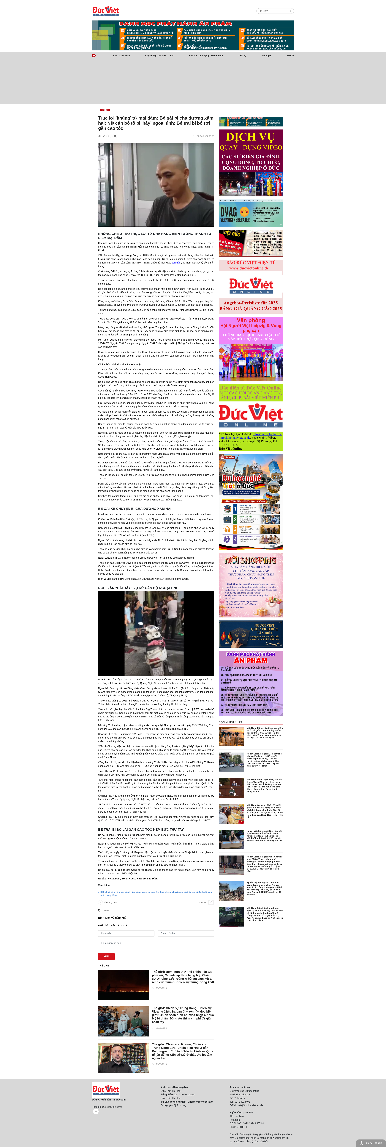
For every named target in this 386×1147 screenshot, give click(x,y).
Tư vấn (290, 55)
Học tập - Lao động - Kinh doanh (206, 55)
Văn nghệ (266, 55)
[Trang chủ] (94, 55)
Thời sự (242, 55)
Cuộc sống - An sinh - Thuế (159, 55)
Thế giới (103, 965)
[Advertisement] (193, 82)
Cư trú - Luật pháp (120, 55)
